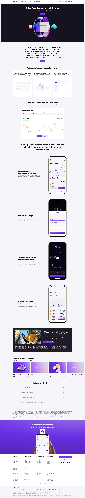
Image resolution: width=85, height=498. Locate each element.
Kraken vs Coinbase (50, 480)
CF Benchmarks (44, 489)
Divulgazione (55, 483)
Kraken (16, 489)
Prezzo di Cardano (38, 462)
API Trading (14, 464)
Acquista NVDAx (38, 473)
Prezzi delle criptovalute (40, 456)
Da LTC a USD (49, 467)
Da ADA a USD (49, 464)
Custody (58, 489)
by (15, 487)
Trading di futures (15, 461)
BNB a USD (48, 461)
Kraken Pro (19, 489)
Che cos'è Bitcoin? (50, 475)
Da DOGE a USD (49, 463)
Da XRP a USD (49, 460)
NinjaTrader (22, 489)
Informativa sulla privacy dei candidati (62, 483)
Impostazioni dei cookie (24, 483)
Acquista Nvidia (26, 473)
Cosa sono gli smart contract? (51, 474)
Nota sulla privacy (19, 483)
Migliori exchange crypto (50, 479)
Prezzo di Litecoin (38, 464)
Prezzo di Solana (38, 463)
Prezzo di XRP (38, 461)
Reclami (25, 468)
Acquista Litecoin (15, 480)
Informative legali (50, 496)
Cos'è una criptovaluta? (50, 473)
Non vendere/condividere (31, 483)
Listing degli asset (27, 464)
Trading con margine (16, 460)
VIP (27, 489)
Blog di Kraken (26, 460)
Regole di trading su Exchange (49, 483)
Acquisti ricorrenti (15, 467)
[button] (21, 1)
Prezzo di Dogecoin (38, 460)
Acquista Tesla (26, 474)
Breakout (26, 489)
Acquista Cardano (15, 478)
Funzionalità (15, 456)
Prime (54, 489)
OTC (55, 489)
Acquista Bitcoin (15, 473)
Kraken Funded (15, 469)
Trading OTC (15, 462)
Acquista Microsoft (27, 479)
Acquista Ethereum (16, 474)
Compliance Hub (37, 483)
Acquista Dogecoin (15, 475)
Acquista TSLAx (38, 474)
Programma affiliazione (27, 463)
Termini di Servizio (42, 483)
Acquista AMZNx (38, 478)
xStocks (41, 489)
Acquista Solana (15, 479)
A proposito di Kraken (27, 456)
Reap (47, 489)
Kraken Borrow (15, 468)
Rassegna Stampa (27, 462)
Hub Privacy (14, 483)
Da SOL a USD (49, 462)
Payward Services (37, 489)
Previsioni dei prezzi (38, 467)
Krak (52, 489)
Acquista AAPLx (38, 475)
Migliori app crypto (50, 478)
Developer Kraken (27, 461)
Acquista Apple (26, 475)
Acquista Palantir (26, 478)
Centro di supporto (27, 467)
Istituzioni (14, 463)
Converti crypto (50, 456)
